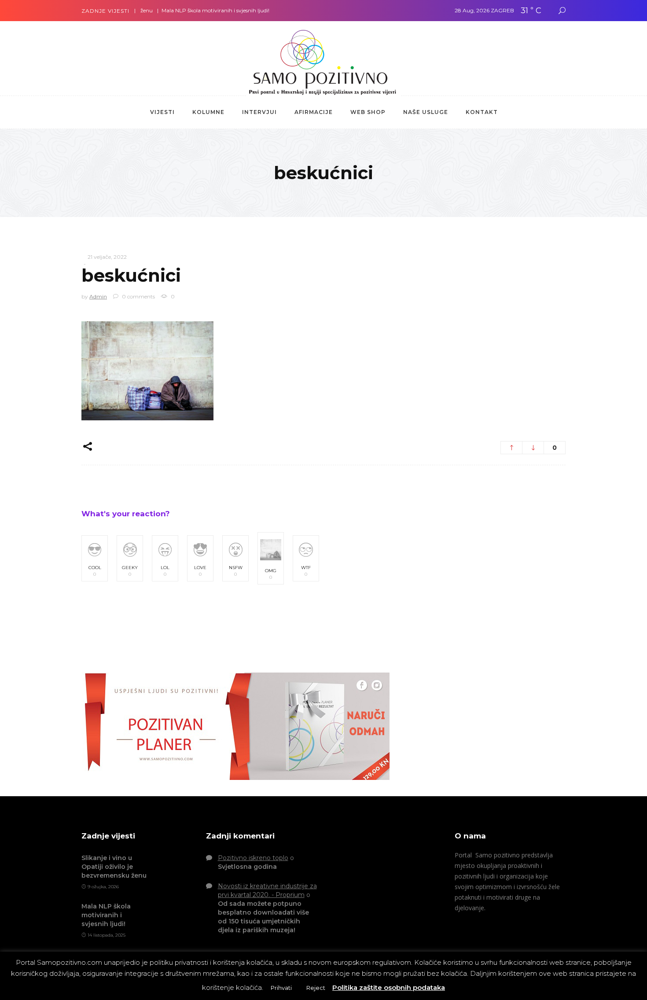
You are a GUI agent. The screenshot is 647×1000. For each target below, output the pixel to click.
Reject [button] (315, 987)
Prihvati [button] (281, 987)
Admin (98, 296)
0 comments (138, 296)
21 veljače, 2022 (107, 257)
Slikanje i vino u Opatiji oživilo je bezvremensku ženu (114, 866)
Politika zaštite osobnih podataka (388, 987)
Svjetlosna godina (247, 867)
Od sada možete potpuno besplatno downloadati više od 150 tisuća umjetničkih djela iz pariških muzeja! (263, 917)
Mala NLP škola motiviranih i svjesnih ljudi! (198, 10)
